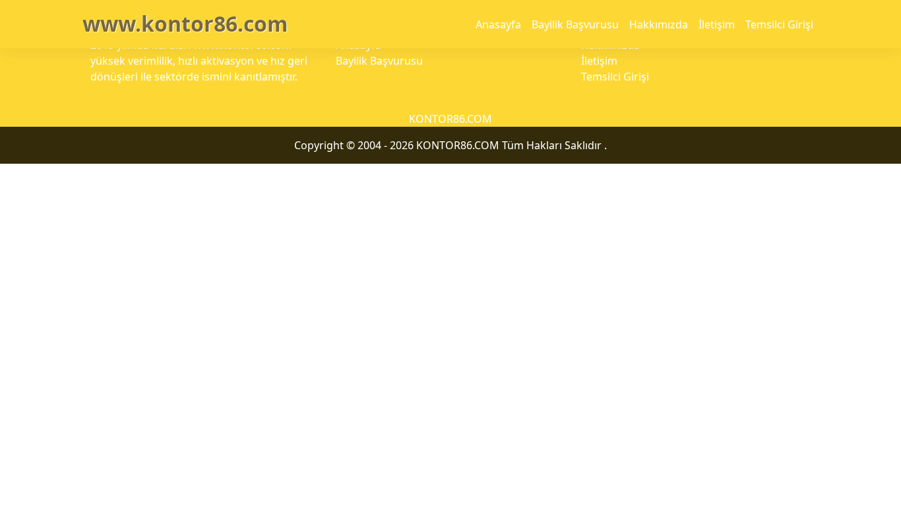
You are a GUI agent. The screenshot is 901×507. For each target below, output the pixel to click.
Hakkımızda (658, 24)
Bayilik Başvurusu (575, 24)
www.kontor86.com (185, 23)
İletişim (717, 24)
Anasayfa (498, 24)
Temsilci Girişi (779, 24)
